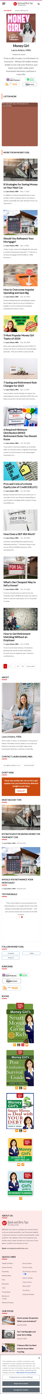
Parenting (5, 1271)
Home (17, 10)
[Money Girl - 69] (25, 1089)
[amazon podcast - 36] (30, 84)
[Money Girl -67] (21, 1132)
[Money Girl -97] (19, 1166)
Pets (3, 1280)
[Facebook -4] (27, 54)
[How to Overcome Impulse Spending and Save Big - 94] (21, 286)
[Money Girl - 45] (19, 1046)
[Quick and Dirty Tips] (23, 4)
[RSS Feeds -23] (12, 988)
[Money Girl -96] (23, 1046)
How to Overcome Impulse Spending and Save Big (19, 291)
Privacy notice (27, 1267)
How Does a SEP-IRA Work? (19, 534)
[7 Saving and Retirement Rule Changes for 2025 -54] (21, 379)
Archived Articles (28, 1294)
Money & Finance (8, 1302)
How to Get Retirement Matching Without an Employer (17, 637)
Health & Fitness (7, 1263)
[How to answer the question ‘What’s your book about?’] (8, 1320)
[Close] (39, 1357)
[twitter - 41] (29, 54)
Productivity (6, 1292)
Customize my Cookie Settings (21, 1377)
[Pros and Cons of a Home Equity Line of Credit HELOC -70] (21, 480)
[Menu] (3, 5)
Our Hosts (26, 1290)
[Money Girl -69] (21, 1089)
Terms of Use (27, 1282)
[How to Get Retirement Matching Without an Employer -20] (21, 630)
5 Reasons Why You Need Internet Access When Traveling (26, 1348)
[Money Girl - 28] (17, 1089)
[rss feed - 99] (12, 84)
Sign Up (21, 791)
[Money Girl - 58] (21, 1200)
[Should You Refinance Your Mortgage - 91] (21, 234)
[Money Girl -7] (27, 1046)
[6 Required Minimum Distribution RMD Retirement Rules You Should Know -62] (21, 426)
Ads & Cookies (28, 1278)
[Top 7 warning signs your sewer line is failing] (8, 1334)
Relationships (6, 1275)
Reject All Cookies (21, 1383)
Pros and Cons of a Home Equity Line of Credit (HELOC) (20, 485)
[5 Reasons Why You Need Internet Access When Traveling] (8, 1347)
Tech (3, 1288)
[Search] (38, 4)
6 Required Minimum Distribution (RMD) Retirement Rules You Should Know (20, 434)
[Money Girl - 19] (15, 1046)
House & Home (7, 1267)
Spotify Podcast (31, 79)
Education (5, 1284)
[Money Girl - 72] (17, 1132)
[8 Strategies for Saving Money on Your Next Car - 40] (21, 829)
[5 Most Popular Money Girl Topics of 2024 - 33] (21, 331)
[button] (10, 953)
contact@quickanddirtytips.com (17, 1248)
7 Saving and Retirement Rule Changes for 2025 (20, 384)
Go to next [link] (31, 666)
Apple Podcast (13, 79)
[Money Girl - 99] (23, 1166)
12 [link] (23, 666)
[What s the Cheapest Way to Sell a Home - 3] (21, 578)
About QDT (27, 1286)
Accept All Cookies (21, 1390)
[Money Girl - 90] (25, 1132)
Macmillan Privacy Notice (26, 1372)
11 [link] (18, 666)
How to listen (27, 1263)
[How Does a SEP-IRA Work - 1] (21, 530)
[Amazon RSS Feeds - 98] (12, 981)
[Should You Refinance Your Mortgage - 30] (21, 875)
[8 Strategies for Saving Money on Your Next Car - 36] (21, 180)
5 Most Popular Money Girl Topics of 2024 (19, 337)
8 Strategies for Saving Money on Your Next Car (21, 186)
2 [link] (9, 666)
